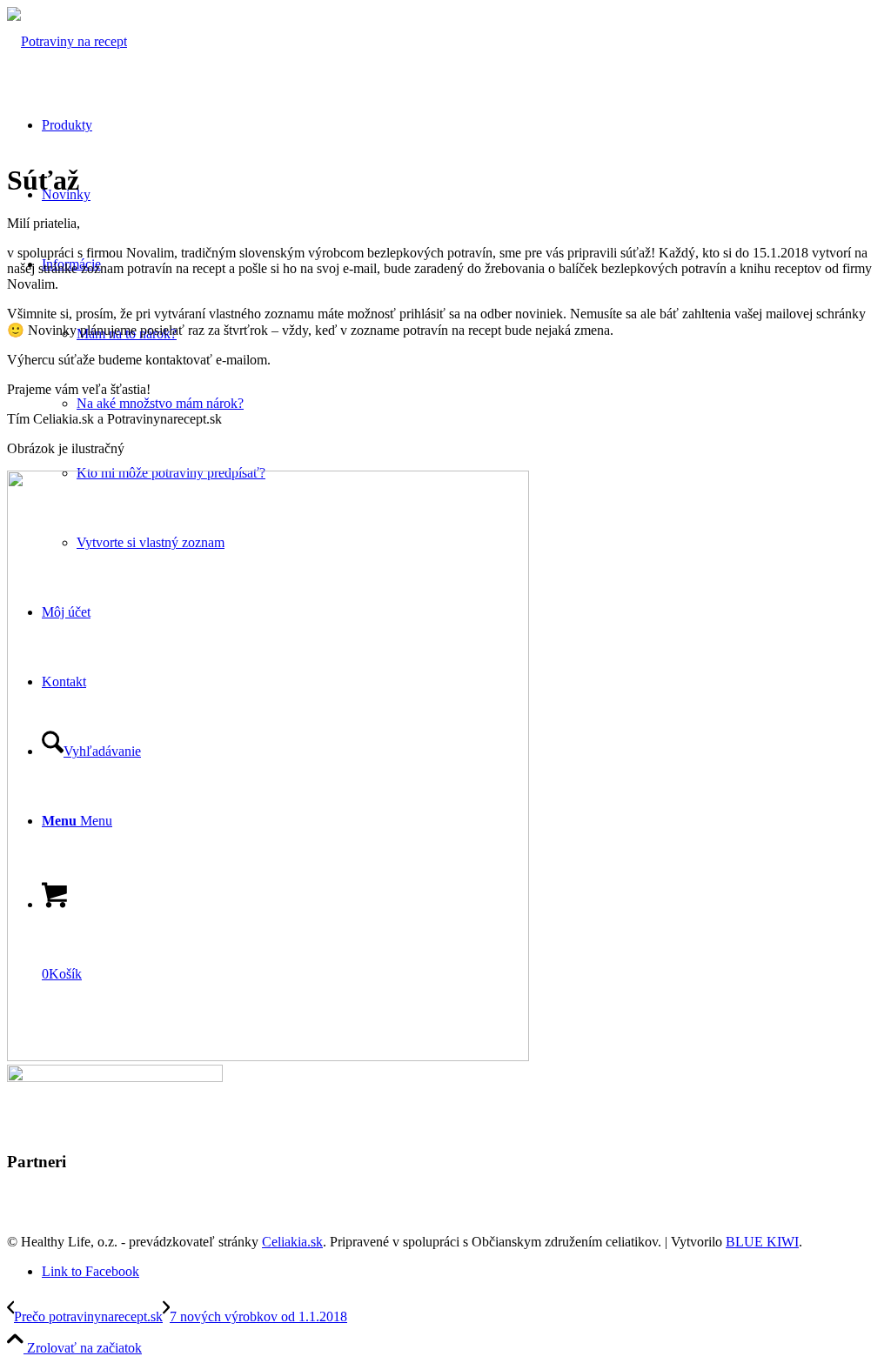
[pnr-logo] (67, 41)
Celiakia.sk (292, 1241)
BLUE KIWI (762, 1241)
